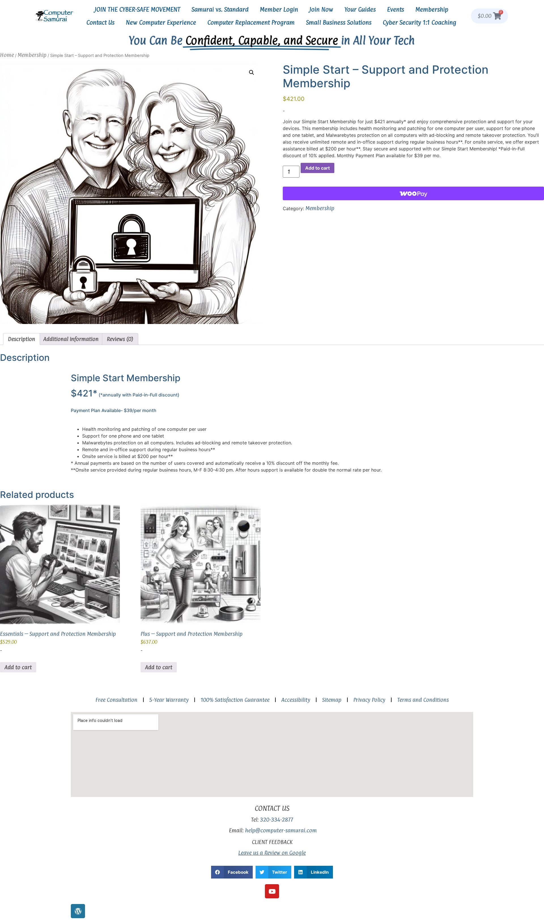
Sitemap (331, 700)
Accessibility (295, 700)
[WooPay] (413, 193)
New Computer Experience (161, 22)
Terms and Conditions (423, 700)
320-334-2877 (276, 819)
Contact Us (100, 22)
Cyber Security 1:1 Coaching (419, 22)
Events (395, 9)
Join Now (321, 9)
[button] (251, 72)
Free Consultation (116, 700)
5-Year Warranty (169, 700)
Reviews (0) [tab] (120, 339)
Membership (431, 9)
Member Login (279, 9)
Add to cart (317, 168)
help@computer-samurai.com (281, 830)
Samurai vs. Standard (220, 9)
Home (7, 55)
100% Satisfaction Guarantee (235, 700)
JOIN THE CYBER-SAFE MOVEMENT (137, 9)
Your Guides (360, 9)
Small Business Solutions (338, 22)
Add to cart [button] (18, 667)
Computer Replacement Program (251, 22)
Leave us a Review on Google (272, 853)
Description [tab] (21, 339)
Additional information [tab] (71, 339)
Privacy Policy (369, 700)
